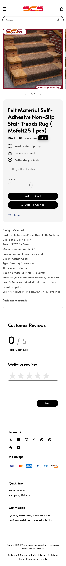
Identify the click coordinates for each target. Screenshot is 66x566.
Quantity (12, 179)
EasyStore (38, 548)
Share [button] (16, 215)
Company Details (19, 495)
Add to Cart (33, 196)
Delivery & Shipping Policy (23, 555)
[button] (4, 9)
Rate (47, 403)
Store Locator (17, 490)
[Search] (57, 19)
